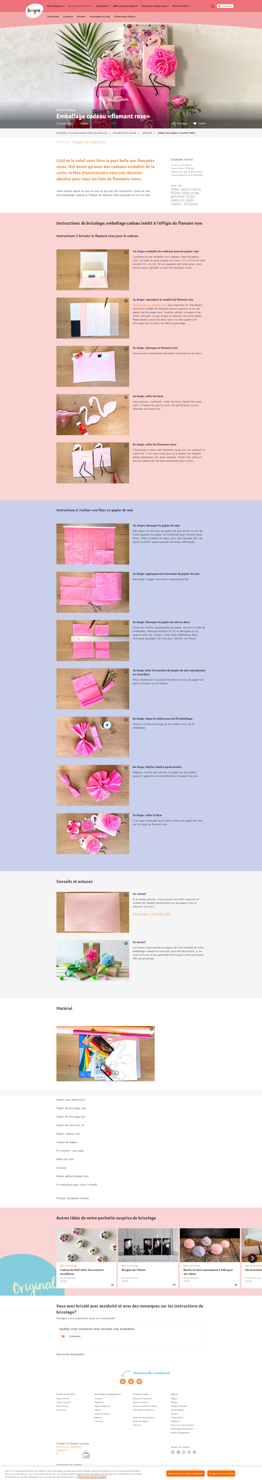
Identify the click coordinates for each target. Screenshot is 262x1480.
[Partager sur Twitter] (131, 1381)
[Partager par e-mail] (139, 1381)
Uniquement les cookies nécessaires (185, 1473)
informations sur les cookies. (92, 1477)
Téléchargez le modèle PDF (149, 305)
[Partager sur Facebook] (123, 1381)
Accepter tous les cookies (221, 1473)
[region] (131, 1473)
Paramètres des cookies (69, 1464)
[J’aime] (113, 1285)
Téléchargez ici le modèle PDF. (152, 913)
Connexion (227, 6)
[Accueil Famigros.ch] (34, 11)
